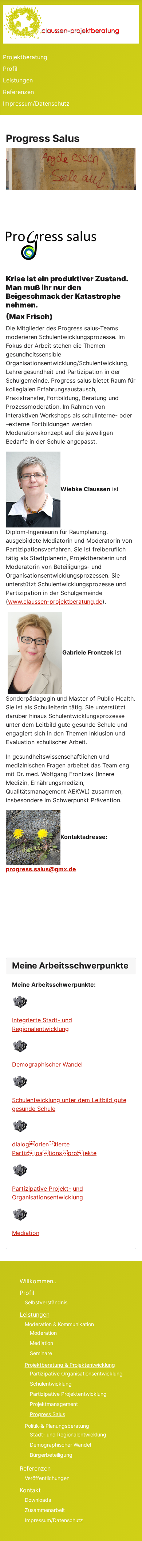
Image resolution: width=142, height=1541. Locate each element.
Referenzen (18, 91)
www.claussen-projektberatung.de (55, 601)
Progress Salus (47, 1414)
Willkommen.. (38, 1281)
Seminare (41, 1353)
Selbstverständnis (46, 1302)
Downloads (38, 1500)
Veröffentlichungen (47, 1478)
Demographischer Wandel (47, 1064)
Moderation (43, 1333)
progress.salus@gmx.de (41, 869)
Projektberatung (25, 57)
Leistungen (18, 80)
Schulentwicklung (51, 1384)
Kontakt (30, 1490)
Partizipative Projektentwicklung (68, 1394)
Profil (10, 68)
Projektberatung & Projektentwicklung (70, 1365)
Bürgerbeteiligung (51, 1455)
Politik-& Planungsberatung (57, 1426)
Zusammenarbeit (45, 1510)
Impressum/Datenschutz (36, 103)
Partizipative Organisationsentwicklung (76, 1373)
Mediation (25, 1232)
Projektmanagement (54, 1404)
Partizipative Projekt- (41, 1188)
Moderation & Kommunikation (59, 1324)
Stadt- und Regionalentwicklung (68, 1434)
